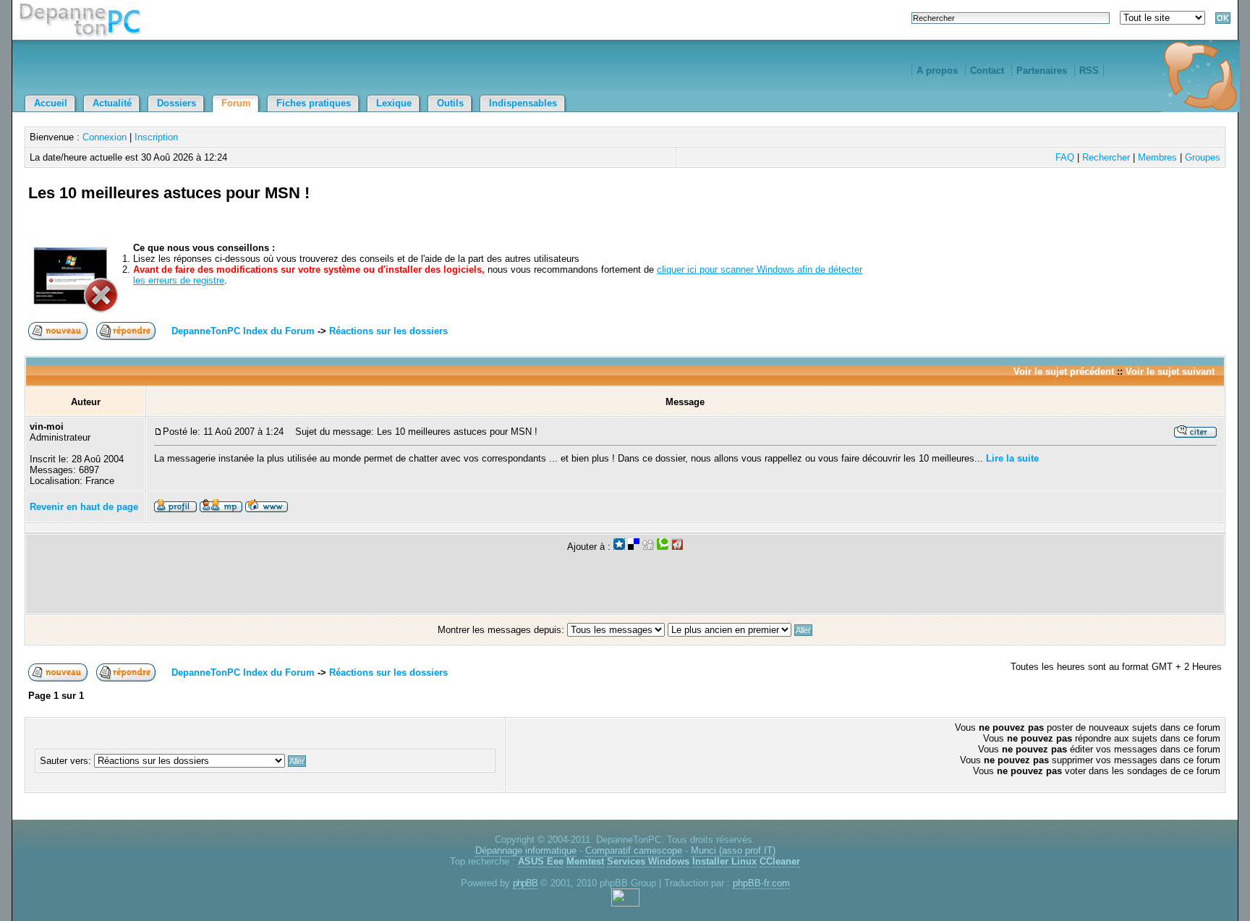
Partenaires (1041, 70)
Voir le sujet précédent (1063, 371)
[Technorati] (662, 546)
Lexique (394, 103)
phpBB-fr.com (761, 883)
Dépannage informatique (526, 850)
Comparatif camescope (633, 850)
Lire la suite (1012, 458)
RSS (1089, 70)
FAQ (1064, 157)
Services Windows (648, 861)
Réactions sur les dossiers (388, 331)
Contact (987, 70)
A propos (937, 70)
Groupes (1202, 157)
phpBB (525, 883)
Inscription (156, 137)
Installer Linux (724, 861)
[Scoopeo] (619, 546)
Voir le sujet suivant (1170, 371)
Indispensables (523, 103)
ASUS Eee (541, 861)
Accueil (50, 103)
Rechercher (1106, 157)
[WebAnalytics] (625, 903)
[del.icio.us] (633, 546)
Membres (1157, 157)
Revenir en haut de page (84, 506)
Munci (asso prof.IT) (733, 850)
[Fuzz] (677, 546)
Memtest (585, 861)
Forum (236, 103)
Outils (450, 103)
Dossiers (176, 103)
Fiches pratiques (313, 103)
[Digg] (648, 546)
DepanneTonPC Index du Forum (243, 331)
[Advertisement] (1052, 210)
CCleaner (780, 861)
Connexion (104, 137)
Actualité (112, 103)
